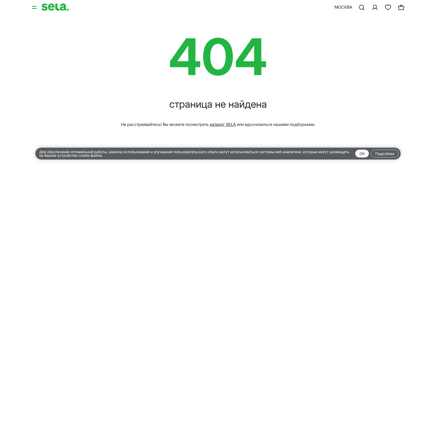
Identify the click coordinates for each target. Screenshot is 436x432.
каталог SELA (223, 124)
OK (362, 153)
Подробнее (384, 153)
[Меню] (34, 7)
